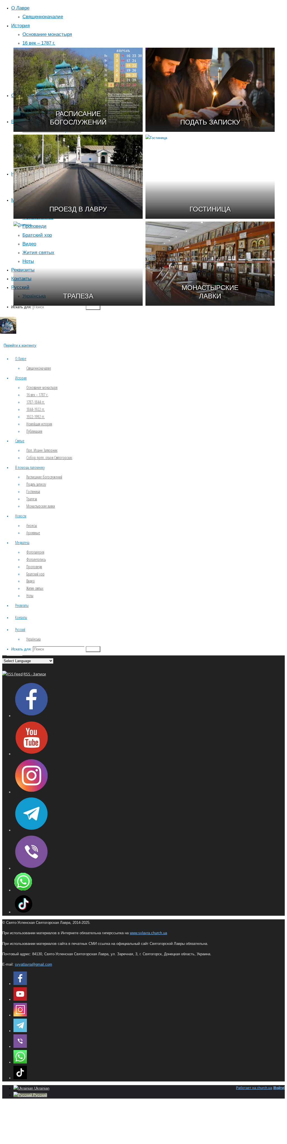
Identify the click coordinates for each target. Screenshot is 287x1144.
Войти (279, 1088)
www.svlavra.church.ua (148, 933)
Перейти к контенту (20, 345)
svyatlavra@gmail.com (33, 964)
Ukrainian (41, 1088)
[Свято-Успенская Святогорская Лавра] (8, 332)
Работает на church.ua (254, 1088)
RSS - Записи (35, 673)
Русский (39, 1095)
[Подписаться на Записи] (12, 673)
